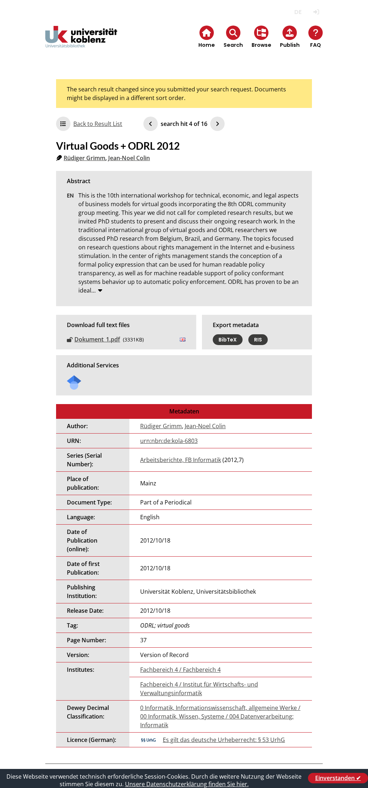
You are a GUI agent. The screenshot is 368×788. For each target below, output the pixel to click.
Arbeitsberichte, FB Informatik (180, 460)
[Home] (81, 42)
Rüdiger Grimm (84, 158)
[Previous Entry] (150, 124)
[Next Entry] (217, 124)
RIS (258, 339)
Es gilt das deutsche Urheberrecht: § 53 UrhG (224, 740)
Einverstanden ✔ (338, 778)
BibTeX (227, 339)
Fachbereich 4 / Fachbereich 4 (180, 670)
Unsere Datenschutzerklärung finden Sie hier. (187, 784)
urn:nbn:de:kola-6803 (169, 441)
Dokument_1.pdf (97, 339)
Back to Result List (97, 124)
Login (316, 12)
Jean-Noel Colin (129, 158)
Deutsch (298, 12)
